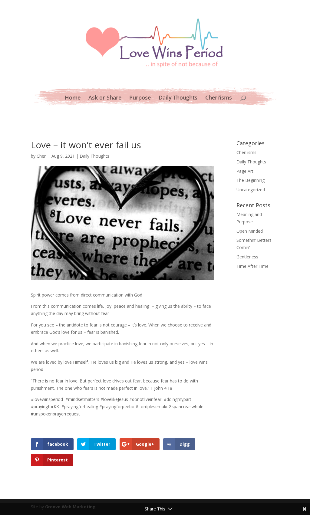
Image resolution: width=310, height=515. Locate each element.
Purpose (140, 98)
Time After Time (252, 266)
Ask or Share (104, 98)
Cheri (42, 156)
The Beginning (250, 180)
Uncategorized (250, 189)
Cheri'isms (246, 152)
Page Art (244, 171)
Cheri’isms (218, 98)
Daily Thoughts (178, 98)
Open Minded (249, 231)
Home (73, 98)
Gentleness (247, 257)
